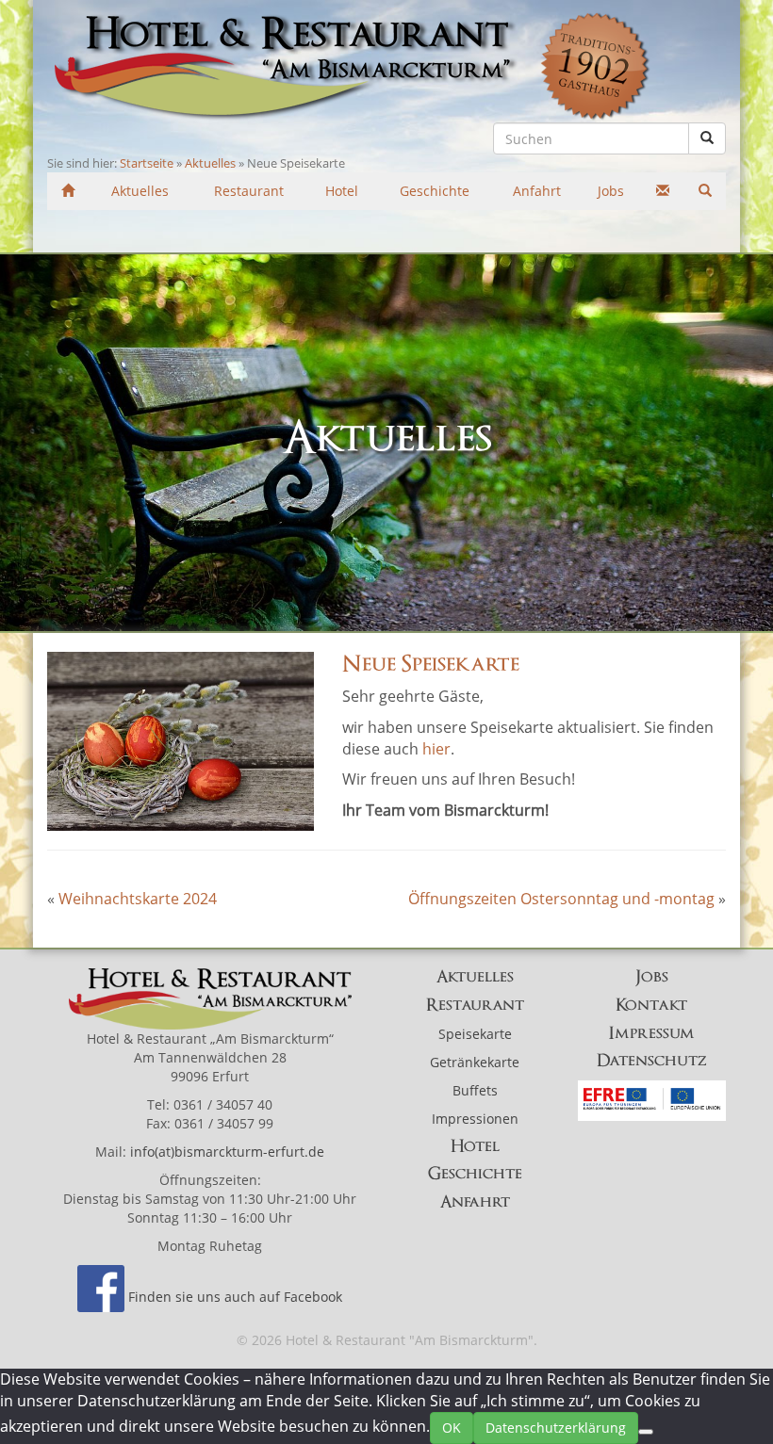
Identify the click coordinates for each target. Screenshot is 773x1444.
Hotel (475, 1146)
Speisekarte (475, 1034)
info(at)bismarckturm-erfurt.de (227, 1151)
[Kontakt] (662, 190)
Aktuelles (210, 162)
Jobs (651, 976)
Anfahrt (474, 1202)
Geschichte (475, 1173)
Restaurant (475, 1005)
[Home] (68, 190)
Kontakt (651, 1005)
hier (436, 748)
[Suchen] (704, 190)
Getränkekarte (474, 1062)
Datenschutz (652, 1060)
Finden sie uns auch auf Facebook (235, 1297)
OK (451, 1427)
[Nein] (645, 1432)
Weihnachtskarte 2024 (137, 898)
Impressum (652, 1033)
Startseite (146, 162)
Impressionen (475, 1119)
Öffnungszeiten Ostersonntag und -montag (561, 898)
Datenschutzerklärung (555, 1427)
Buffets (475, 1090)
